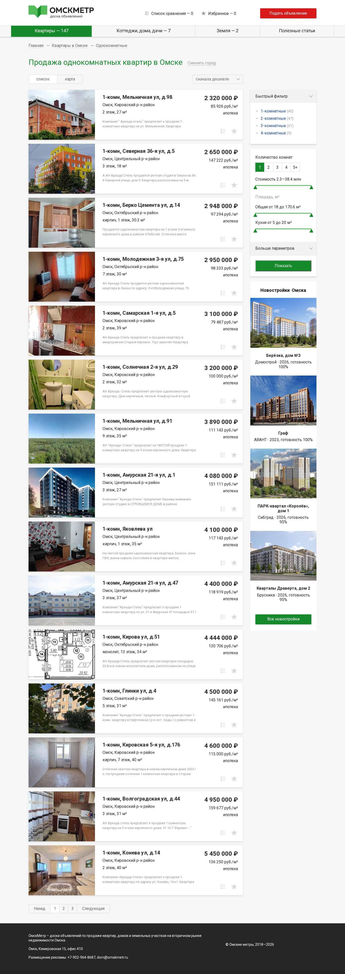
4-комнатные (276, 133)
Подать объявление (288, 13)
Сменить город (202, 63)
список (43, 79)
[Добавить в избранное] (234, 131)
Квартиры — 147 (51, 30)
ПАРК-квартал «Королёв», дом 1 (283, 508)
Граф (283, 433)
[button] (217, 79)
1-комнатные (277, 111)
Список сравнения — (172, 13)
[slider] (255, 187)
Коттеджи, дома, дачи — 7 (143, 30)
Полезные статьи (297, 30)
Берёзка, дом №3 (283, 355)
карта (70, 79)
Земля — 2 (227, 30)
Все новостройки (283, 619)
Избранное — (222, 13)
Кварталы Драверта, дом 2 (283, 588)
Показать (283, 266)
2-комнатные (277, 118)
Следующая (93, 908)
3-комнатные (277, 125)
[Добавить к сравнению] (223, 131)
